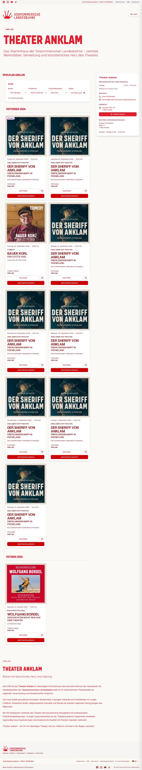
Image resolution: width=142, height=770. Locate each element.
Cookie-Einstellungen (122, 761)
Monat (10, 88)
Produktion (32, 88)
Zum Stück (23, 191)
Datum (71, 88)
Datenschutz (120, 2)
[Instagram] (8, 2)
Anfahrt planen (119, 114)
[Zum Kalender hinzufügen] (42, 191)
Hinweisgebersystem (107, 761)
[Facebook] (4, 2)
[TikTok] (16, 2)
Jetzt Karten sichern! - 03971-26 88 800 (97, 2)
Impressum (135, 2)
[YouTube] (12, 2)
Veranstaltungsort (55, 88)
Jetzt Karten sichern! (25, 196)
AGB (128, 2)
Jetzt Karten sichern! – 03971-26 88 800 (18, 761)
